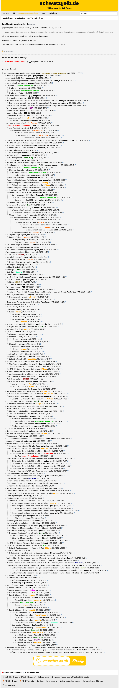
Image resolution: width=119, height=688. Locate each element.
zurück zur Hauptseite (14, 18)
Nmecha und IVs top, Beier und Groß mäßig (23, 302)
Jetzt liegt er (17, 516)
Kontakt (40, 681)
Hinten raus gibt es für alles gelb (19, 76)
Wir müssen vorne (13, 287)
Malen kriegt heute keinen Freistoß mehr (22, 180)
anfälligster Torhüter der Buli (20, 521)
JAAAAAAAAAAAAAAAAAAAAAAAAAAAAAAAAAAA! (26, 439)
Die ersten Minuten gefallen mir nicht (21, 523)
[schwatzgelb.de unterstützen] (59, 665)
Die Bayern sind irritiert (18, 478)
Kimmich (10, 332)
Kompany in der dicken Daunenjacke (20, 486)
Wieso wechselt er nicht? (16, 205)
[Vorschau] (81, 73)
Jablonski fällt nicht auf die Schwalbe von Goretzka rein (28, 491)
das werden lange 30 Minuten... (18, 245)
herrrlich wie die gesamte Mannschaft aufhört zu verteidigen (29, 81)
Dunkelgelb (11, 265)
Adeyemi (15, 603)
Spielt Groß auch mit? (15, 354)
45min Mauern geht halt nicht (18, 153)
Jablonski (10, 267)
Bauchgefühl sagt (13, 235)
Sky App (18, 456)
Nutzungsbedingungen (70, 681)
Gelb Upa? (11, 272)
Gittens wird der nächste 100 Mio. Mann (22, 443)
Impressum (51, 681)
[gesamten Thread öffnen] (82, 73)
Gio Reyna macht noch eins (17, 96)
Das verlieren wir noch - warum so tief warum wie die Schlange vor (32, 100)
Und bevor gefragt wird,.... (18, 593)
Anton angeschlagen (14, 496)
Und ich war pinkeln (14, 379)
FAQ (14, 13)
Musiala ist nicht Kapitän (16, 409)
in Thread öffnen (35, 18)
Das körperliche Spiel (15, 329)
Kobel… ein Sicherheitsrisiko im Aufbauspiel (26, 553)
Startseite (6, 13)
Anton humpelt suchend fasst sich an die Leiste (27, 501)
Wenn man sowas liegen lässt (18, 252)
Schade (9, 150)
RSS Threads (28, 681)
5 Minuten (10, 86)
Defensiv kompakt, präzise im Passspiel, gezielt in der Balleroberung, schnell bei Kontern (40, 563)
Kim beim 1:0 (12, 284)
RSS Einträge (11, 681)
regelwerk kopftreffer (14, 113)
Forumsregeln (9, 685)
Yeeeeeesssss (12, 436)
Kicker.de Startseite (14, 168)
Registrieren (53, 13)
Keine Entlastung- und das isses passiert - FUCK (25, 165)
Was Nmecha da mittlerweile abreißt (20, 362)
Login (43, 13)
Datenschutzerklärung (93, 681)
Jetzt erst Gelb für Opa (15, 78)
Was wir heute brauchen (21, 613)
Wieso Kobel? (12, 255)
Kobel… (9, 550)
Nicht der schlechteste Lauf (17, 431)
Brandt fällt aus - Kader (15, 585)
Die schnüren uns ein (14, 257)
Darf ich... (10, 282)
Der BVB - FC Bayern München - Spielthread (22, 73)
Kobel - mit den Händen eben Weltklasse (22, 277)
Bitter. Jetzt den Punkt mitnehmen (20, 145)
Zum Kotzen (11, 160)
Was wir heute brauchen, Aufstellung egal (33, 623)
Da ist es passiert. (13, 155)
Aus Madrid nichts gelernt (16, 123)
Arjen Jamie (11, 473)
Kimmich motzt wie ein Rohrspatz (19, 401)
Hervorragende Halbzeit (15, 294)
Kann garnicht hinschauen (16, 98)
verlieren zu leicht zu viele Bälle (21, 481)
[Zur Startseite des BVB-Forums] (59, 3)
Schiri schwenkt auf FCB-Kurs (18, 190)
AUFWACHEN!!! (12, 274)
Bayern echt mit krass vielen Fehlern (20, 324)
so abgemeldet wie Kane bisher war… (21, 371)
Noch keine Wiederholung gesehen (20, 250)
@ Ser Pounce (60, 28)
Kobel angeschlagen (14, 498)
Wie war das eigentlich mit (17, 108)
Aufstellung (11, 575)
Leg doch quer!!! (13, 247)
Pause (9, 307)
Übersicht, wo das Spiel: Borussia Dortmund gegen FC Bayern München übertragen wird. (40, 647)
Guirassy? (10, 270)
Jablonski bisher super (17, 414)
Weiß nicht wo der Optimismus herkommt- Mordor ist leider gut (31, 558)
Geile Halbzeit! (12, 304)
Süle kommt (19, 518)
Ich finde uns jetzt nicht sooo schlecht (21, 476)
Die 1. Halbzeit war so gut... (17, 83)
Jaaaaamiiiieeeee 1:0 (15, 441)
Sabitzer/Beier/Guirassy (21, 625)
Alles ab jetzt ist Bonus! (15, 429)
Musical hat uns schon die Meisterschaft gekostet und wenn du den (32, 140)
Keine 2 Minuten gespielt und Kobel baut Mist (24, 545)
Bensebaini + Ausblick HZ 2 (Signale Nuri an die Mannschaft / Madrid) (33, 292)
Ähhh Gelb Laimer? (14, 280)
